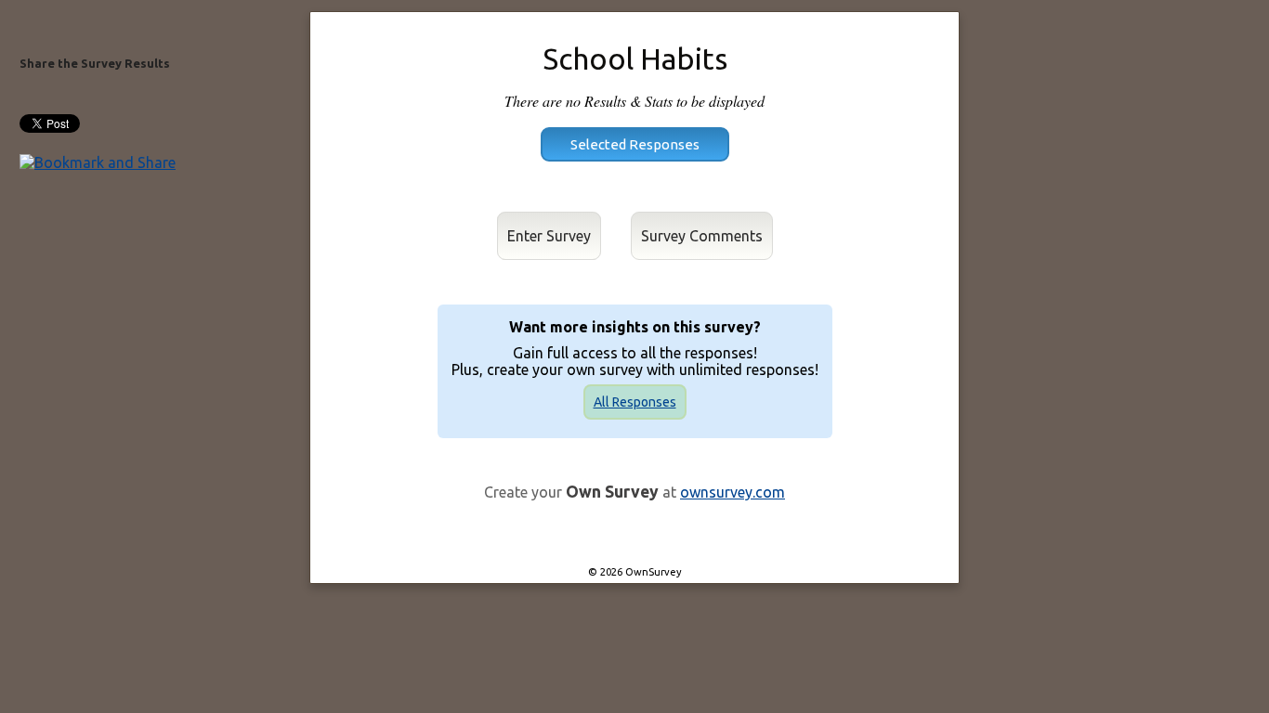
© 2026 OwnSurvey (635, 571)
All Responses (635, 402)
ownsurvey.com (732, 492)
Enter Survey (549, 235)
